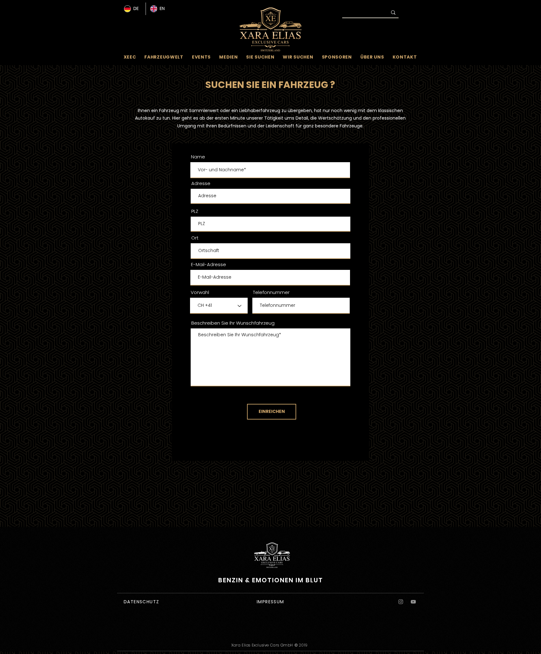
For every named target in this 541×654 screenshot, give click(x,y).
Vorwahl (200, 292)
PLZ (194, 211)
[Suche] (393, 13)
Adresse (200, 183)
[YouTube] (413, 602)
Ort (194, 237)
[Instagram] (401, 602)
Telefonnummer (271, 292)
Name (198, 156)
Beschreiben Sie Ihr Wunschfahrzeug (233, 323)
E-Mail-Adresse (208, 264)
